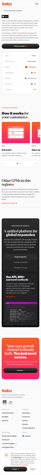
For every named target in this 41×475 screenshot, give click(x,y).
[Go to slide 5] (23, 163)
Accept (14, 469)
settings (25, 465)
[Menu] (37, 4)
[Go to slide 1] (17, 163)
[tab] (20, 256)
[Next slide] (36, 163)
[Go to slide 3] (20, 163)
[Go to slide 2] (19, 163)
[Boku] (7, 3)
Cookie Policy (17, 457)
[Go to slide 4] (22, 163)
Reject (33, 469)
